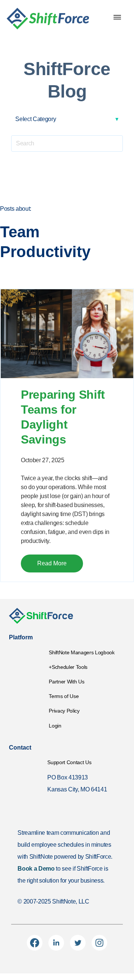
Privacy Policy (64, 711)
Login (55, 726)
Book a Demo (35, 868)
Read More (52, 563)
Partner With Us (66, 682)
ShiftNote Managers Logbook (81, 652)
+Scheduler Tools (68, 667)
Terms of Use (64, 696)
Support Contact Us (69, 762)
